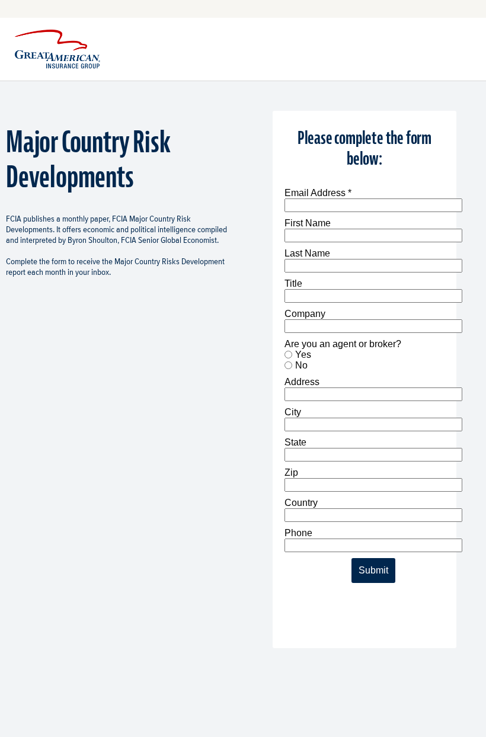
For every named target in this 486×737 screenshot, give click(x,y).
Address (301, 382)
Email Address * (317, 193)
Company (304, 314)
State (295, 442)
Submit (373, 570)
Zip (291, 472)
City (292, 412)
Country (301, 503)
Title (293, 283)
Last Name (307, 253)
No (301, 365)
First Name (307, 223)
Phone (298, 533)
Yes (303, 355)
